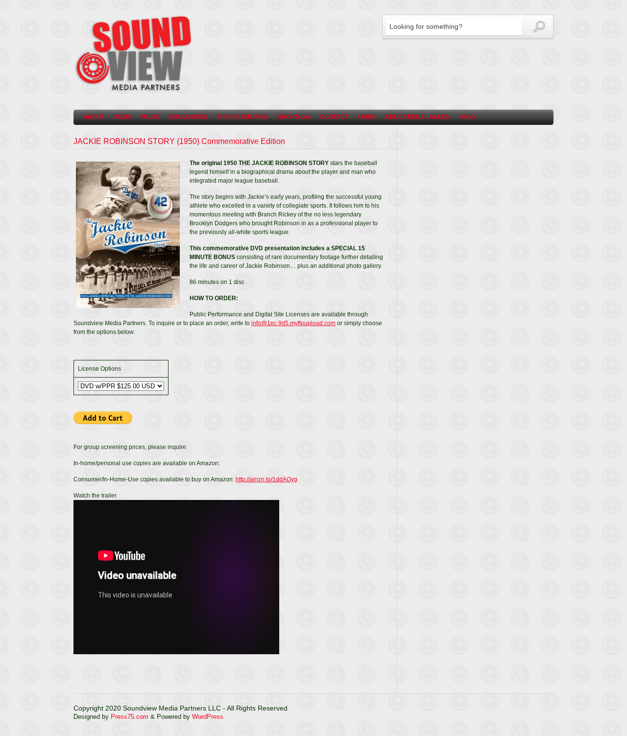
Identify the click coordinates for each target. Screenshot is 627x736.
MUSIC (150, 117)
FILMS (122, 117)
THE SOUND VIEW (242, 117)
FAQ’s (467, 117)
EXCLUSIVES (188, 117)
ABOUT (93, 117)
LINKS (367, 117)
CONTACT (334, 117)
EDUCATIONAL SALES (417, 117)
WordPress (207, 716)
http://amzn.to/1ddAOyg (266, 479)
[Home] (134, 90)
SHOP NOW (294, 117)
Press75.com (129, 716)
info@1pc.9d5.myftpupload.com (293, 323)
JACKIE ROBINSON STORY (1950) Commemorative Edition (179, 141)
